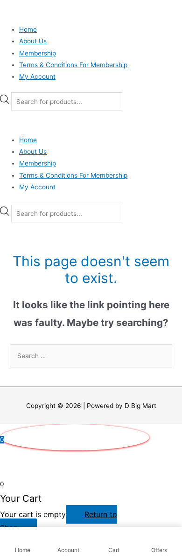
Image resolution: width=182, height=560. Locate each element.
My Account (37, 76)
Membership (37, 53)
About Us (33, 41)
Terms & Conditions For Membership (73, 65)
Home (28, 29)
